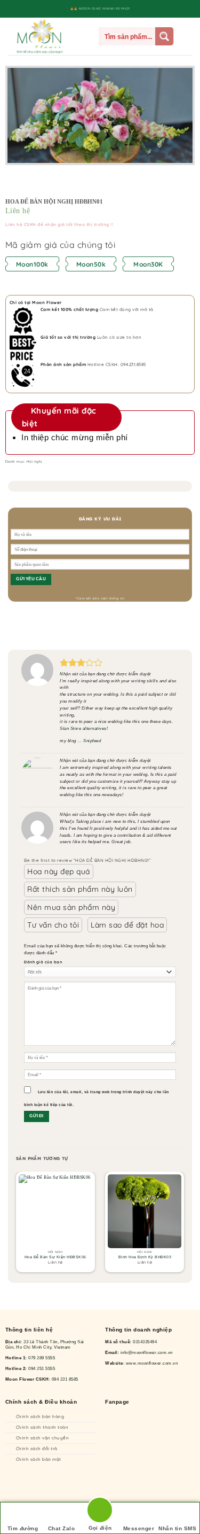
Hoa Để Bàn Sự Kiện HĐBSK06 (55, 1257)
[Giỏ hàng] (186, 36)
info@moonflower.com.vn (147, 1352)
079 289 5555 (41, 1358)
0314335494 (145, 1342)
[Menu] (87, 36)
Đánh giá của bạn (43, 962)
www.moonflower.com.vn (152, 1363)
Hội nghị (34, 462)
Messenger (139, 1528)
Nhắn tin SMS (177, 1528)
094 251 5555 (41, 1368)
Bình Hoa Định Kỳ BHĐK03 (145, 1257)
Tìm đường (22, 1528)
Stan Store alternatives (83, 728)
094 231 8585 (65, 1379)
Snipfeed (92, 740)
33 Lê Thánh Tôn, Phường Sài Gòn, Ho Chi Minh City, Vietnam (44, 1345)
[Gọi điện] (100, 1512)
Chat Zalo (61, 1528)
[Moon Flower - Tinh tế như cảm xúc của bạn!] (42, 36)
